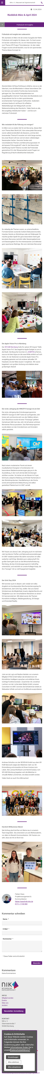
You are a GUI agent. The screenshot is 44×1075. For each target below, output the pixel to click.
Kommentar (7, 939)
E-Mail (5, 929)
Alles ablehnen (13, 1062)
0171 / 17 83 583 (21, 904)
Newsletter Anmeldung (13, 1011)
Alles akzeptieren (14, 1067)
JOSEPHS (30, 352)
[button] (2, 2)
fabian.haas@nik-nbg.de (24, 901)
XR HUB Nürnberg (11, 347)
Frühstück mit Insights (25, 25)
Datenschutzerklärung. (20, 1050)
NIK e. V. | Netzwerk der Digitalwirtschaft (22, 2)
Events (4, 1000)
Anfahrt (5, 1005)
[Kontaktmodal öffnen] (41, 3)
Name (5, 919)
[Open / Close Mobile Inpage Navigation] (2, 24)
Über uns (5, 1003)
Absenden (36, 963)
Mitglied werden (7, 998)
